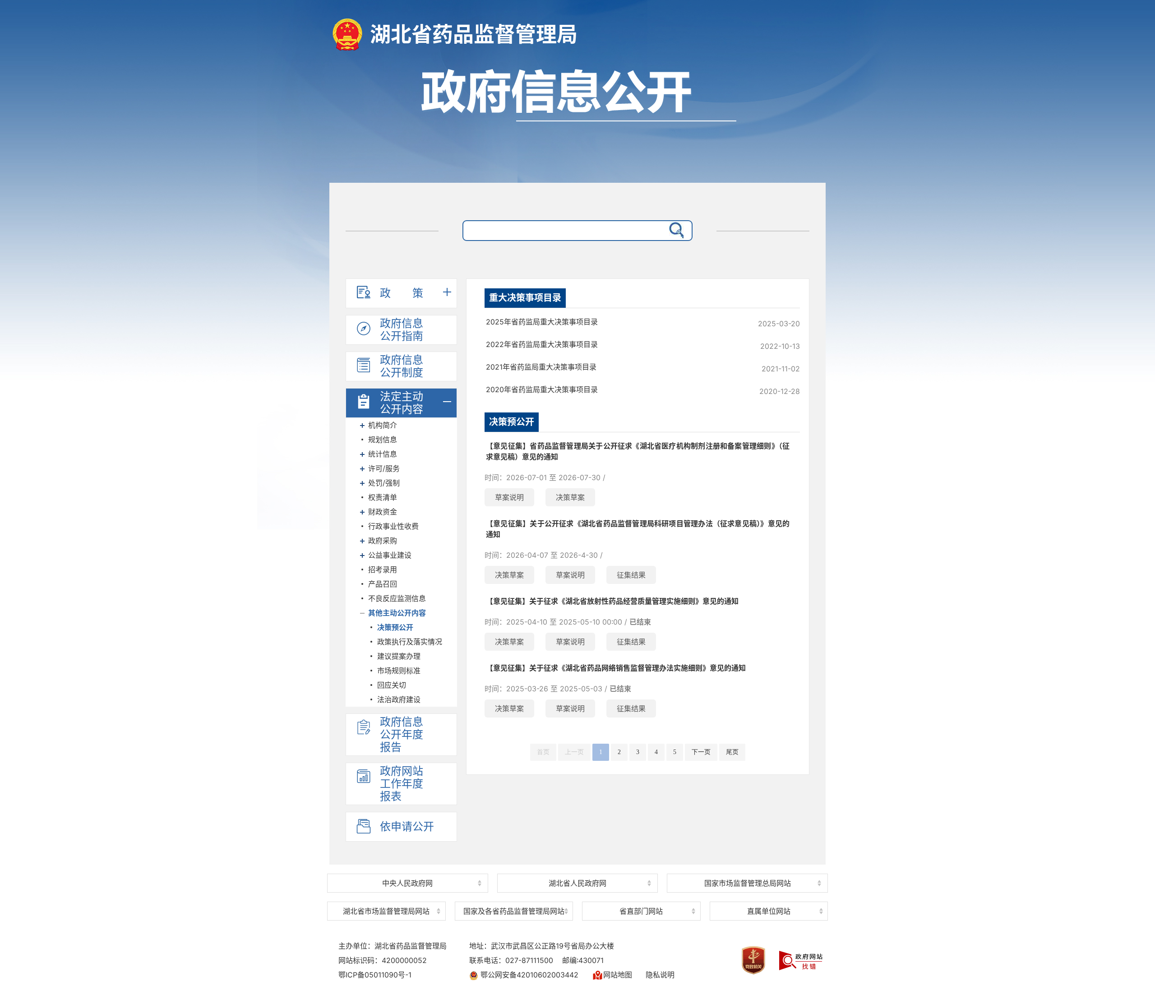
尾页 (732, 752)
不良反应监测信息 (397, 598)
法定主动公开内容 (401, 403)
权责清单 (382, 497)
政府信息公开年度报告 (401, 734)
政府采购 (382, 540)
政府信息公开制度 (401, 366)
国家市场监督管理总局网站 (747, 883)
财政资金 (382, 511)
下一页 (701, 752)
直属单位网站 (768, 911)
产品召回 (382, 583)
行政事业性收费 (393, 526)
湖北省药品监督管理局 (474, 33)
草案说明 (509, 497)
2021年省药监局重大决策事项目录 (541, 366)
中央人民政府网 (407, 883)
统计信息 (382, 453)
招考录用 (382, 569)
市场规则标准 (398, 670)
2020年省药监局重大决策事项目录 (542, 389)
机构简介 (382, 425)
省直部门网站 (641, 911)
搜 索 (674, 231)
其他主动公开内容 (397, 612)
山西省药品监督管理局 (513, 895)
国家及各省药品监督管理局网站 (513, 911)
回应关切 (391, 685)
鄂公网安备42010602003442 (528, 974)
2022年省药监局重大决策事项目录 (542, 344)
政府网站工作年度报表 (401, 783)
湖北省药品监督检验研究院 (769, 894)
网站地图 (617, 974)
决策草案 (570, 497)
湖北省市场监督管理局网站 (386, 911)
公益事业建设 (389, 555)
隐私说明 (660, 974)
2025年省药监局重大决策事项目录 (542, 321)
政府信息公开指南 (401, 330)
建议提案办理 (398, 656)
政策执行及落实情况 (409, 641)
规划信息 (382, 439)
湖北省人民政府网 (577, 883)
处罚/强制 (384, 482)
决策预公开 (395, 627)
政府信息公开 (577, 121)
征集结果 (631, 574)
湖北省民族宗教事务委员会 (641, 895)
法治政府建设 (398, 699)
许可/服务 (384, 468)
